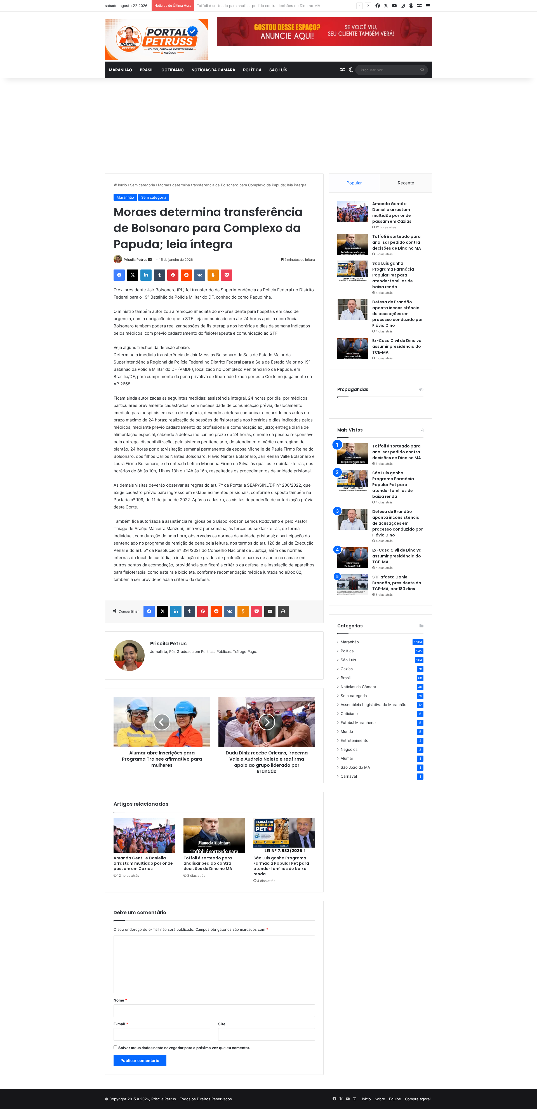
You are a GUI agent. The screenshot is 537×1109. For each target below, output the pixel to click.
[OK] (213, 275)
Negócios (349, 749)
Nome (120, 1000)
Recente (406, 183)
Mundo (347, 731)
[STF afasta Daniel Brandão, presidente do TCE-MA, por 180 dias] (352, 584)
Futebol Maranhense (359, 722)
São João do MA (355, 767)
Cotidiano (172, 69)
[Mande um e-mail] (150, 259)
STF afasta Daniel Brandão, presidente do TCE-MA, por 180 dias (396, 583)
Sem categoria (142, 185)
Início (122, 185)
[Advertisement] (268, 126)
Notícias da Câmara (213, 69)
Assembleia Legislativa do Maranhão (373, 704)
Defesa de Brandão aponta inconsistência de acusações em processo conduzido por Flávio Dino (397, 313)
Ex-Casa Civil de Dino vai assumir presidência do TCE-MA (397, 346)
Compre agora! (418, 1099)
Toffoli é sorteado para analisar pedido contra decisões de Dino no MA (207, 863)
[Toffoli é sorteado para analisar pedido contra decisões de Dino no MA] (214, 835)
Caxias (347, 669)
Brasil (147, 69)
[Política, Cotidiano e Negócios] (156, 39)
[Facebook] (119, 275)
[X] (132, 275)
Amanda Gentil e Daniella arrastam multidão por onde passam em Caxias (143, 863)
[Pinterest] (172, 275)
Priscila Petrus (135, 259)
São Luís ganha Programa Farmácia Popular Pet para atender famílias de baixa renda (281, 866)
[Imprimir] (283, 611)
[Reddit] (186, 275)
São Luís (278, 69)
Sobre (380, 1099)
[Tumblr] (159, 275)
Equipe (395, 1099)
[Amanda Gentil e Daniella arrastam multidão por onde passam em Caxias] (144, 835)
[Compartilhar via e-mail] (269, 611)
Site (221, 1024)
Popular (354, 183)
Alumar (347, 758)
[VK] (199, 275)
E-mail (121, 1024)
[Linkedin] (146, 275)
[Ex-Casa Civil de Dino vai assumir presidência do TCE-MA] (352, 348)
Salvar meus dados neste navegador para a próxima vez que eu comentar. (184, 1047)
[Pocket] (226, 275)
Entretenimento (354, 740)
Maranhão (120, 69)
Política (252, 69)
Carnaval (349, 776)
